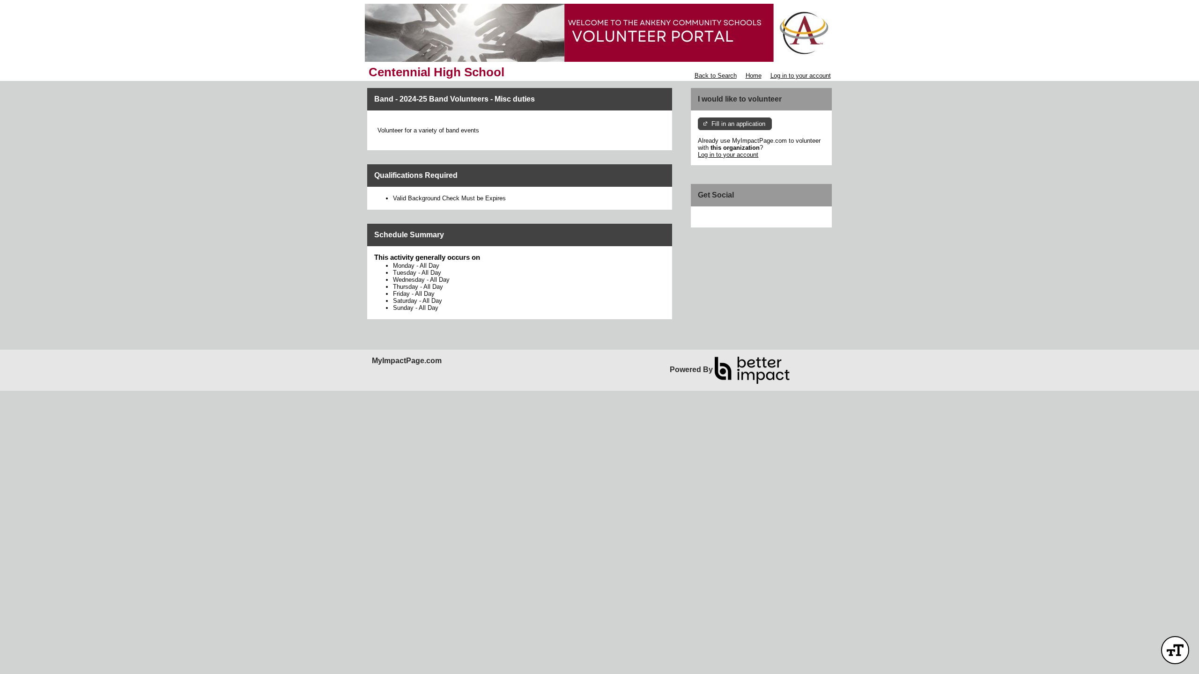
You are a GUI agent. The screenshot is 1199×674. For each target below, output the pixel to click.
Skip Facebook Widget (728, 216)
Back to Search (716, 75)
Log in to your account (800, 75)
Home (754, 75)
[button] (1175, 650)
